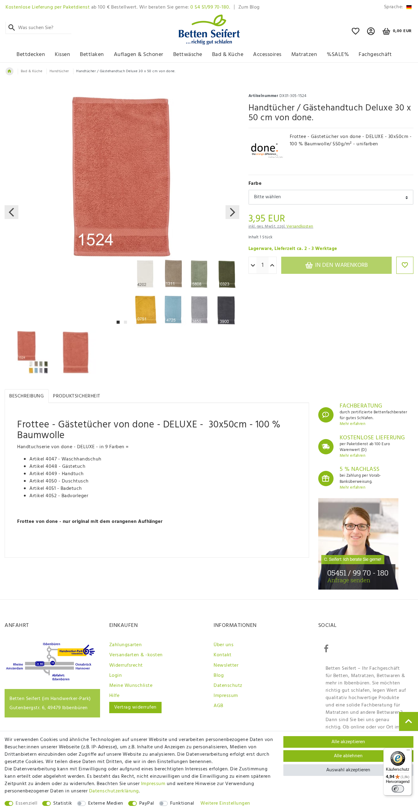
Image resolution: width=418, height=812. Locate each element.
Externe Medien (105, 803)
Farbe (255, 183)
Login (115, 676)
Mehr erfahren (353, 424)
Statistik (62, 803)
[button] (371, 34)
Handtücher (59, 71)
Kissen (62, 54)
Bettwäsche (187, 54)
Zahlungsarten (125, 645)
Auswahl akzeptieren (348, 770)
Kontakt (223, 655)
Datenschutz (228, 686)
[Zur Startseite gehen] (9, 71)
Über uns (223, 645)
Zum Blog (249, 7)
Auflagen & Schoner (138, 54)
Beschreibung (26, 396)
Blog (219, 676)
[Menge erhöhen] (272, 265)
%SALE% (338, 54)
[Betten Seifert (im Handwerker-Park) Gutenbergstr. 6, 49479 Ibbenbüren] (50, 679)
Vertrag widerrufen (135, 707)
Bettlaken (92, 54)
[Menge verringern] (253, 265)
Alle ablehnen (348, 756)
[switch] (398, 788)
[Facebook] (326, 649)
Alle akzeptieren (348, 742)
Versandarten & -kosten (136, 655)
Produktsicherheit (76, 396)
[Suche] (12, 28)
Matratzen (304, 54)
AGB (218, 706)
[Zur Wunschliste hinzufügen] (404, 265)
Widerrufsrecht (126, 665)
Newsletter (226, 665)
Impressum (226, 696)
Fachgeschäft (375, 54)
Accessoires (267, 54)
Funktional (182, 803)
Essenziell (26, 803)
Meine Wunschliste (131, 686)
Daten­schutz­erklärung (114, 791)
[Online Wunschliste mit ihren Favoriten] (356, 34)
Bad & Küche (228, 54)
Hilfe (114, 696)
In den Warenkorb (341, 265)
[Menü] (408, 751)
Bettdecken (31, 54)
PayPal (146, 803)
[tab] (27, 396)
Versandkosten (299, 226)
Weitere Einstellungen (225, 803)
